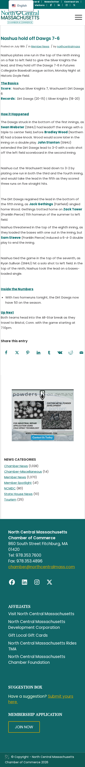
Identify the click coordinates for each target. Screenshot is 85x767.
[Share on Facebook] (6, 352)
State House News (18, 494)
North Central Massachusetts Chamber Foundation (36, 659)
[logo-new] (34, 17)
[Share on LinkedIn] (38, 352)
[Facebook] (12, 582)
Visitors (40, 5)
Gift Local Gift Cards (28, 635)
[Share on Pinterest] (27, 352)
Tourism (10, 499)
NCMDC (10, 488)
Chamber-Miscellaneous (23, 471)
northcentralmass (68, 46)
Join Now (24, 727)
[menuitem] (51, 2)
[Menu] (76, 13)
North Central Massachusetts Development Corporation (36, 624)
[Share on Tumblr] (49, 352)
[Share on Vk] (59, 352)
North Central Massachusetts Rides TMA (42, 646)
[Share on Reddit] (70, 352)
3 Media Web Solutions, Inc (7, 757)
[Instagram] (37, 582)
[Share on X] (17, 352)
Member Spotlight (18, 483)
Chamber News (16, 466)
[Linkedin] (24, 582)
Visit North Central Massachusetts (41, 614)
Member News (40, 46)
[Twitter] (49, 582)
